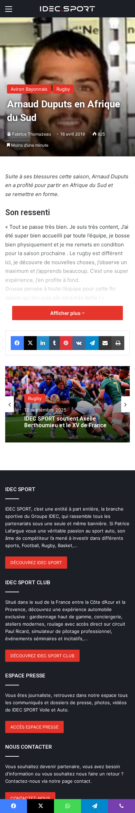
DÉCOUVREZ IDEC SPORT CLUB (42, 655)
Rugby (63, 89)
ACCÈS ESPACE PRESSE (34, 727)
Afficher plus (66, 313)
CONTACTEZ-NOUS (30, 798)
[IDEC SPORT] (67, 9)
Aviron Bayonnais (29, 89)
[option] (67, 404)
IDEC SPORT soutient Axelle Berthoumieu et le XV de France (65, 421)
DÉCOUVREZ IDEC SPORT (36, 562)
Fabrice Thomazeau (31, 134)
